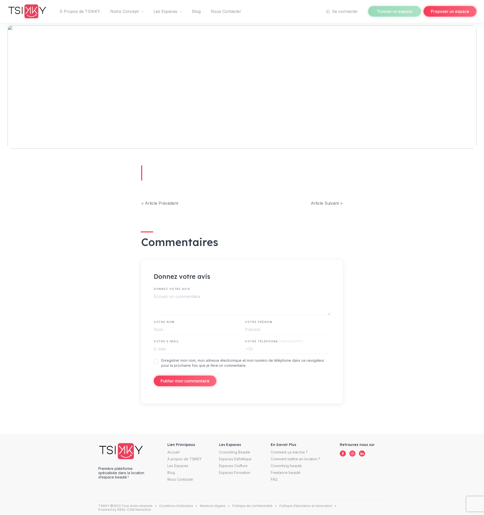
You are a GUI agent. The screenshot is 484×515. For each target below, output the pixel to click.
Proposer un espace (450, 11)
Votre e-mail (166, 341)
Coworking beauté (286, 466)
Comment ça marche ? (289, 452)
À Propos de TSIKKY (79, 11)
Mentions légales (213, 506)
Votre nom (164, 322)
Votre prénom (259, 322)
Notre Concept (124, 11)
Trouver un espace (394, 11)
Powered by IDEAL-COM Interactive (124, 509)
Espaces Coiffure (233, 466)
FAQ (274, 479)
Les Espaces (165, 11)
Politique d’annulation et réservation (305, 506)
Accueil (173, 452)
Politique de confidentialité (252, 506)
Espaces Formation (234, 472)
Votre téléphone (274, 341)
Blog (196, 11)
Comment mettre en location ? (295, 459)
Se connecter (344, 11)
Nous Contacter (226, 11)
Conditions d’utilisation (176, 506)
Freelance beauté (285, 472)
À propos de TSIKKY (184, 459)
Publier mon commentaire (185, 380)
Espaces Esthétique (235, 459)
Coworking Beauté (234, 452)
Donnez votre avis (172, 289)
